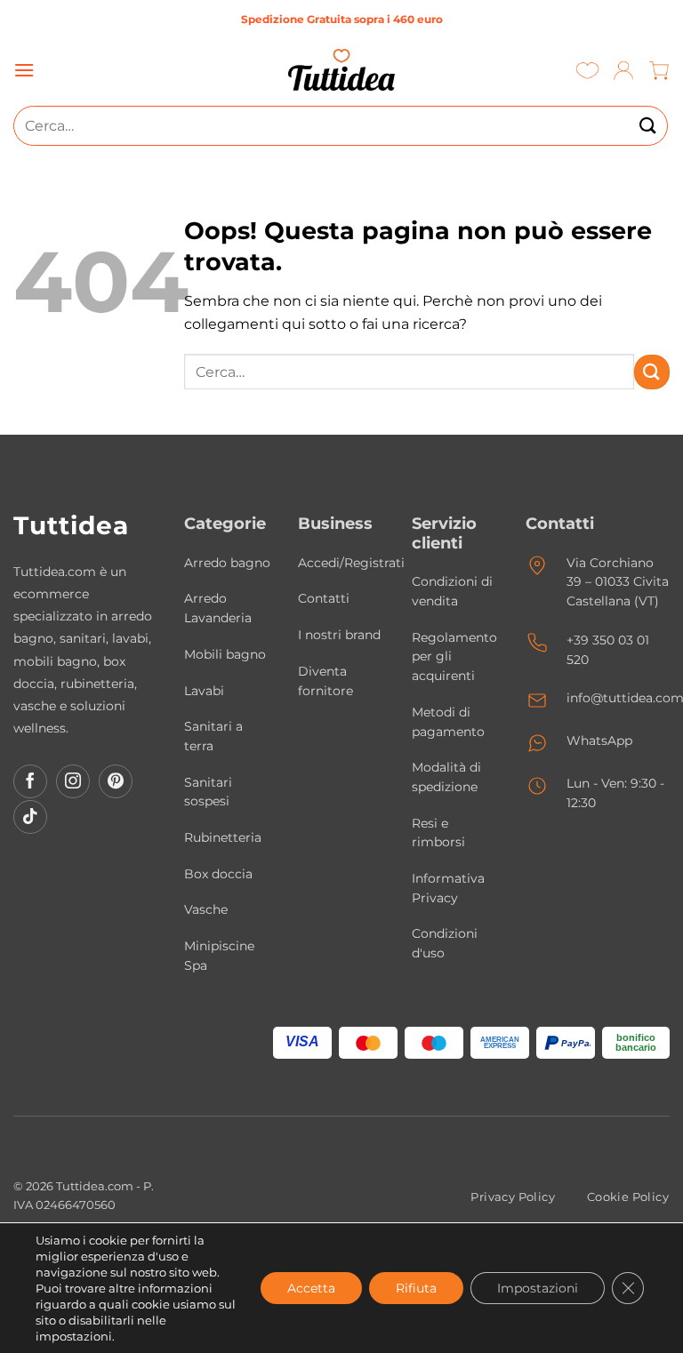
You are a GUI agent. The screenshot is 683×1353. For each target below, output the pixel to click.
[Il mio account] (624, 70)
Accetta (311, 1288)
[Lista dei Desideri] (587, 70)
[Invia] (648, 125)
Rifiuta (416, 1288)
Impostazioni (537, 1288)
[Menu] (24, 70)
